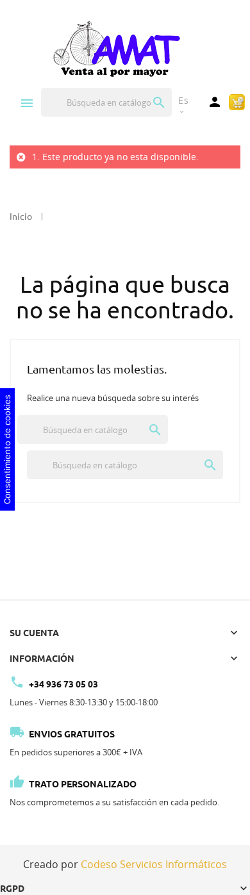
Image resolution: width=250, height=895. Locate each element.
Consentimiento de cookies (7, 449)
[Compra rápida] (237, 101)
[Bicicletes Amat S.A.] (116, 48)
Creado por (125, 864)
